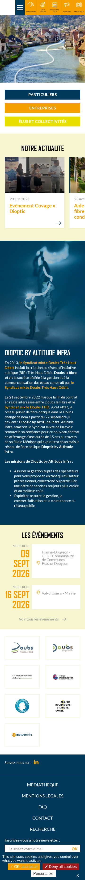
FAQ (42, 806)
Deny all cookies (62, 867)
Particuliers (42, 94)
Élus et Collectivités (43, 121)
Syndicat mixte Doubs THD (27, 407)
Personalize (43, 874)
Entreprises (42, 107)
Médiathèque (42, 784)
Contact (42, 818)
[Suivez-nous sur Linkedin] (36, 762)
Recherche (42, 829)
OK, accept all (25, 867)
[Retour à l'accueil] (7, 7)
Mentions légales (42, 795)
